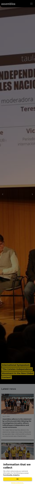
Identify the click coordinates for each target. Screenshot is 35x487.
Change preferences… (17, 482)
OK (17, 479)
